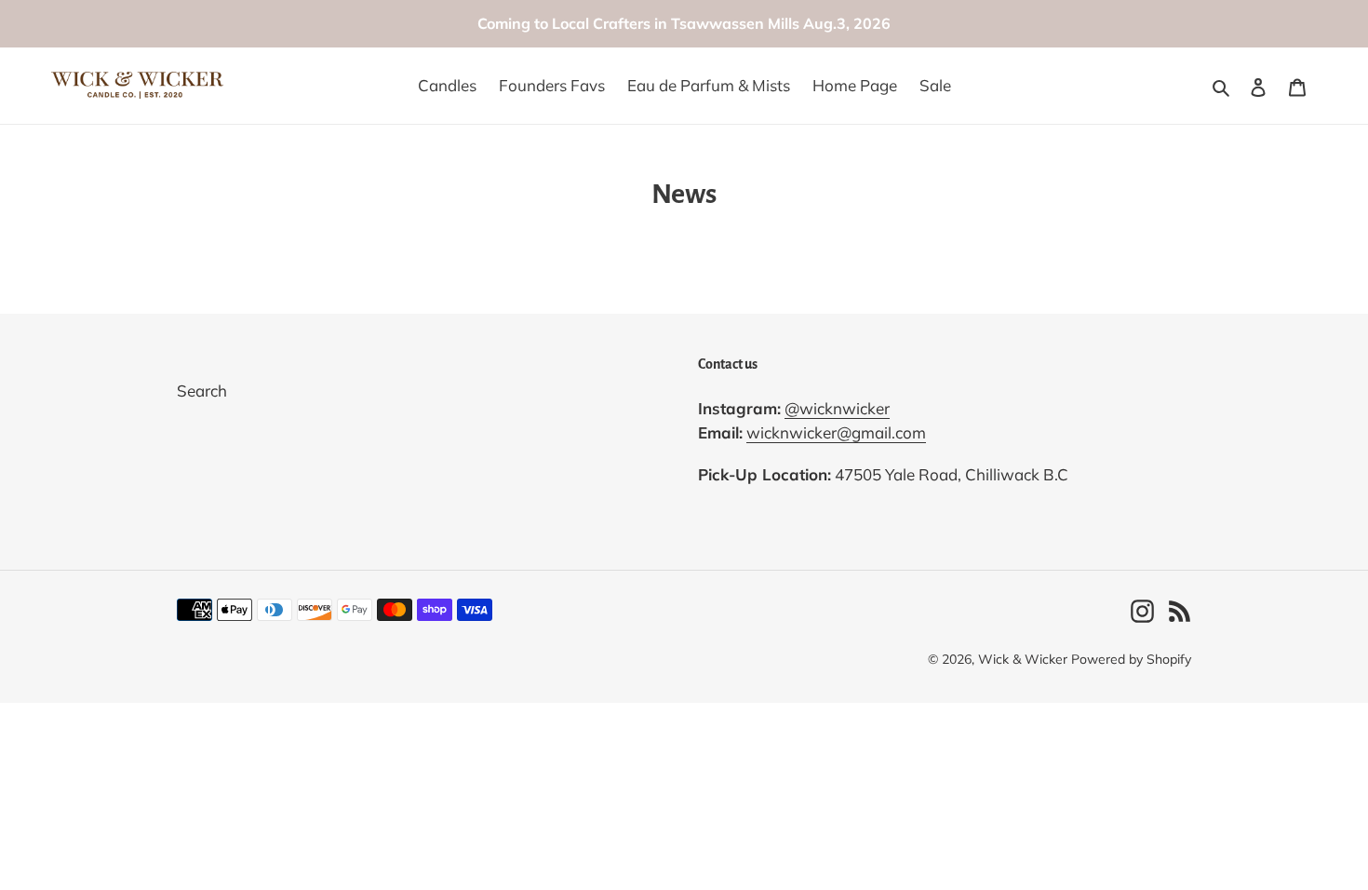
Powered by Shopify (1131, 659)
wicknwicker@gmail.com (836, 432)
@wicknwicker (837, 408)
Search (202, 390)
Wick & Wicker (1022, 659)
